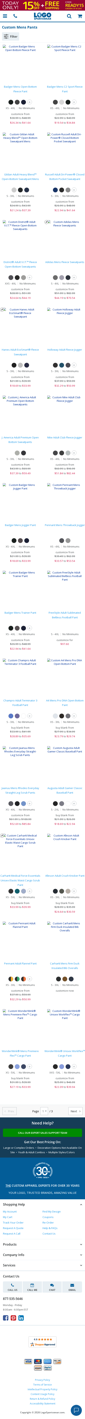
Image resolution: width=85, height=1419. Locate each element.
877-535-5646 (13, 1299)
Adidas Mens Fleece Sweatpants (64, 262)
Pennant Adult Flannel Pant (20, 963)
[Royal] (10, 716)
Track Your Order (13, 1222)
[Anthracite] (55, 453)
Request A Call (11, 1233)
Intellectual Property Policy (42, 1389)
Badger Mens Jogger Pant (20, 525)
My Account (10, 1211)
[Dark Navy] (71, 979)
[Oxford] (61, 102)
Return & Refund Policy (42, 1398)
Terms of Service (42, 1384)
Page (35, 1111)
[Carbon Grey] (10, 803)
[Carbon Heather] (68, 365)
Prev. (9, 1111)
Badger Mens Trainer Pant (20, 612)
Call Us (12, 1290)
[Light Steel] (20, 365)
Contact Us (49, 1233)
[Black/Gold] (10, 979)
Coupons (48, 1217)
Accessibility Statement (42, 1403)
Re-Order (48, 1222)
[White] (23, 716)
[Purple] (17, 716)
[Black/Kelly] (17, 979)
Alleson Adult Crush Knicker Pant (64, 875)
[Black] (10, 102)
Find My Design (51, 1211)
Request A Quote (13, 1228)
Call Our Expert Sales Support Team (42, 1133)
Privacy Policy (42, 1380)
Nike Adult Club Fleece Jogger (64, 437)
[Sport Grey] (14, 190)
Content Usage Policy (42, 1394)
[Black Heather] (61, 540)
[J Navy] (55, 190)
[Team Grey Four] (55, 277)
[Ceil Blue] (23, 803)
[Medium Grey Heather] (61, 277)
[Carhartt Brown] (64, 979)
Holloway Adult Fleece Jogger (64, 349)
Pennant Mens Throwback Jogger (65, 525)
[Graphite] (20, 540)
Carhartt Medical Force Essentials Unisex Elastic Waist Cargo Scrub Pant (20, 880)
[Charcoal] (17, 102)
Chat (52, 1290)
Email (72, 1290)
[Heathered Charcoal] (10, 277)
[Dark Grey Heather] (68, 453)
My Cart (7, 1217)
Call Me (32, 1290)
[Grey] (68, 891)
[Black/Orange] (23, 979)
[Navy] (23, 102)
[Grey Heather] (68, 540)
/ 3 (51, 1111)
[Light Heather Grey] (23, 277)
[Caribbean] (17, 891)
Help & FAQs (50, 1228)
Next (75, 1111)
